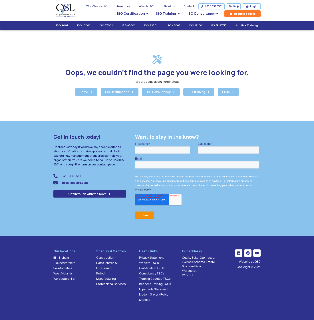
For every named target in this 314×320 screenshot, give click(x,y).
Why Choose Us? (97, 6)
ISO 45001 (128, 25)
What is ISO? (147, 6)
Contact (189, 6)
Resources (123, 6)
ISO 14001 (83, 25)
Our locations (64, 251)
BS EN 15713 (219, 25)
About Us (169, 6)
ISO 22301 (150, 25)
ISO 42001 (173, 25)
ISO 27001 (106, 25)
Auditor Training (247, 25)
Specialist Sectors (111, 251)
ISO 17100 (195, 25)
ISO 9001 (62, 25)
